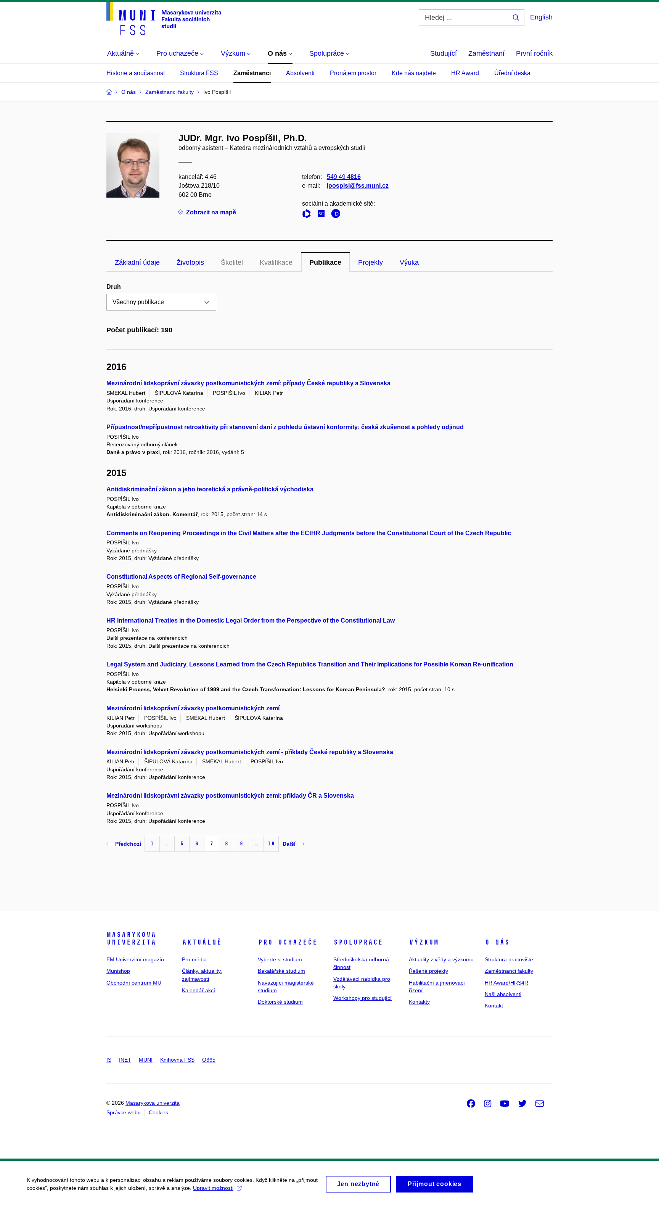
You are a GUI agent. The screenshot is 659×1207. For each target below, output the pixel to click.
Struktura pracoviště (509, 959)
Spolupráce (358, 942)
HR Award (465, 73)
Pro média (194, 959)
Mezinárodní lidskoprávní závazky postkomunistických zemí (193, 708)
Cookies (158, 1112)
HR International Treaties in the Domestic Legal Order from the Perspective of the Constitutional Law (250, 620)
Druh (113, 286)
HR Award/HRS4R (506, 983)
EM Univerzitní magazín (135, 959)
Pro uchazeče (287, 942)
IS (108, 1060)
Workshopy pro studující (362, 998)
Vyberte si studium (280, 959)
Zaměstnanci (252, 73)
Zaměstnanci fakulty (509, 971)
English (541, 17)
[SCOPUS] (323, 215)
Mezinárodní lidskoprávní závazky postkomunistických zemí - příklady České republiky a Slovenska (249, 752)
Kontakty (419, 1002)
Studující (443, 53)
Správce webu (123, 1112)
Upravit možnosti (213, 1188)
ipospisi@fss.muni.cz (358, 185)
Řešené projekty (428, 971)
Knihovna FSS (177, 1060)
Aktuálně (202, 942)
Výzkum (424, 942)
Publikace (325, 262)
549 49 (344, 177)
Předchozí (128, 844)
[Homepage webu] (163, 18)
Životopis (190, 262)
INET (125, 1060)
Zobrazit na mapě (211, 212)
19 (271, 843)
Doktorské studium (280, 1002)
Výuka (409, 262)
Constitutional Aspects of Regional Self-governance (181, 576)
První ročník (534, 53)
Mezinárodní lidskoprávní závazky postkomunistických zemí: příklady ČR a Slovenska (230, 795)
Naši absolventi (503, 994)
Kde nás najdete (414, 73)
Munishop (118, 971)
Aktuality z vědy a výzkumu (441, 959)
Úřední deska (512, 73)
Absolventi (300, 73)
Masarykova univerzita (131, 938)
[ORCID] (337, 215)
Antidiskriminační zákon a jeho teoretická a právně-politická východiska (209, 489)
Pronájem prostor (353, 73)
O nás (497, 942)
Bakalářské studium (281, 971)
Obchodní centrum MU (133, 983)
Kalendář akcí (198, 990)
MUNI (146, 1060)
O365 (208, 1060)
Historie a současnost (135, 73)
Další (289, 844)
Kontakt (494, 1006)
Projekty (370, 262)
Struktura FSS (199, 73)
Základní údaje (137, 262)
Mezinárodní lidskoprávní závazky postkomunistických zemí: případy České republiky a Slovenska (248, 383)
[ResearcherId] (308, 215)
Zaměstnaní (486, 53)
